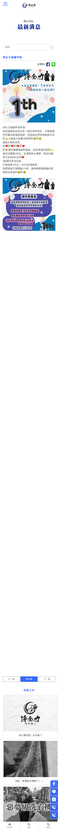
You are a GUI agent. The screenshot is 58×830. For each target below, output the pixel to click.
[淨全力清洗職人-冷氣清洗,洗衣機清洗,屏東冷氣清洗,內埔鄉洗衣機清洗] (28, 5)
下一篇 (46, 679)
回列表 (29, 679)
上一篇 (11, 679)
